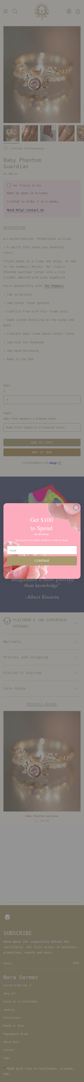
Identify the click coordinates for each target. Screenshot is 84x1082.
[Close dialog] (76, 507)
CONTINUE (41, 561)
